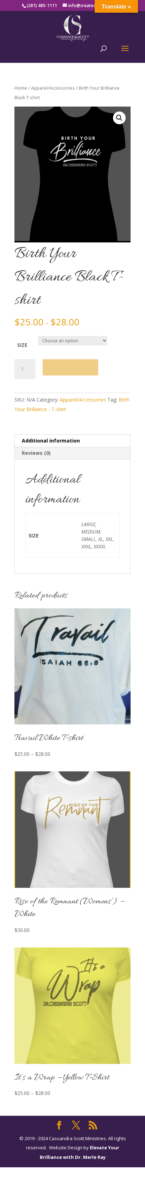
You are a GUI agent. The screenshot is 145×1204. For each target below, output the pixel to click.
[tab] (72, 441)
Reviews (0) (36, 453)
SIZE (22, 345)
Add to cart (66, 367)
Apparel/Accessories (53, 88)
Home (20, 88)
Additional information (51, 440)
